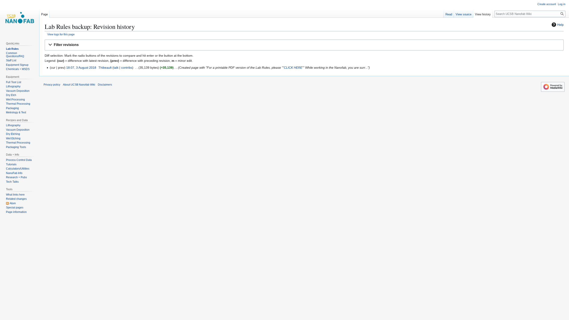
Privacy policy (52, 84)
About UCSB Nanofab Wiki (79, 84)
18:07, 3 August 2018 (81, 67)
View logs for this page (61, 34)
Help (560, 24)
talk (116, 67)
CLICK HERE (293, 67)
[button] (304, 45)
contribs (126, 67)
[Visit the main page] (19, 18)
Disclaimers (105, 84)
